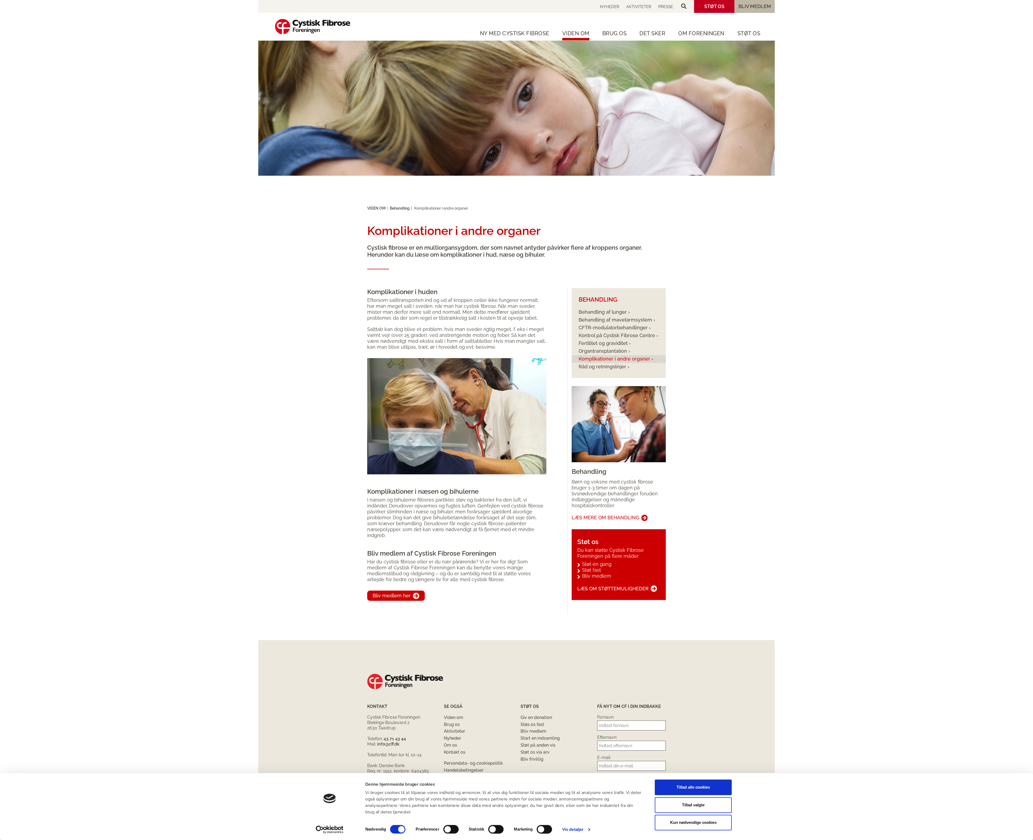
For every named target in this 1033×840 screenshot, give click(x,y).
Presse (665, 6)
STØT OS (748, 33)
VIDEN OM (575, 33)
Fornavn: (605, 717)
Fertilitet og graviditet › (605, 343)
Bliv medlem (754, 6)
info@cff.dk (388, 744)
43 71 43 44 (395, 738)
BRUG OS (614, 33)
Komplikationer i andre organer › (616, 359)
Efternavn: (607, 737)
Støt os (714, 6)
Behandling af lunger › (604, 312)
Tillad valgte (693, 805)
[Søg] (684, 6)
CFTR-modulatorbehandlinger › (615, 327)
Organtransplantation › (604, 351)
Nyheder (609, 6)
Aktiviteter (638, 6)
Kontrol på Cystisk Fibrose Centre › (618, 335)
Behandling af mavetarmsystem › (617, 320)
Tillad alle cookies (693, 787)
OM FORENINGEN (701, 33)
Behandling (400, 208)
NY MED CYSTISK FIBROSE (514, 33)
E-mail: (604, 757)
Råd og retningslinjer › (604, 366)
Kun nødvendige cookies (693, 822)
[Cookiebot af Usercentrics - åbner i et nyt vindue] (329, 829)
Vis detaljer (572, 829)
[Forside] (313, 27)
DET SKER (652, 33)
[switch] (451, 829)
